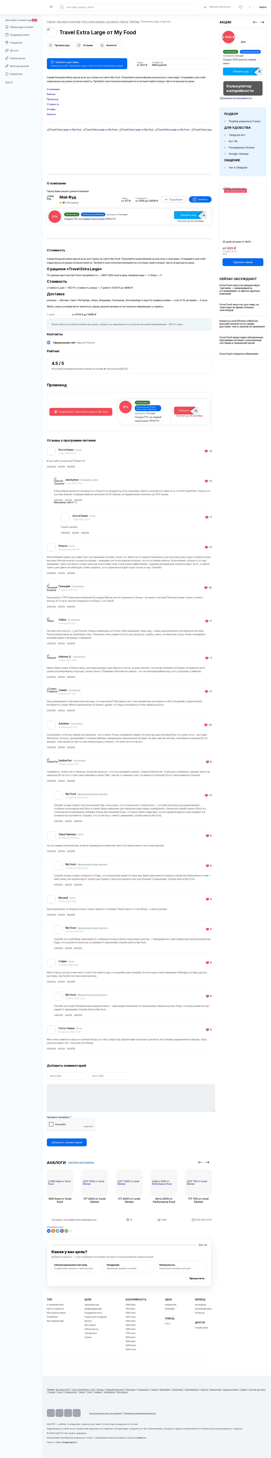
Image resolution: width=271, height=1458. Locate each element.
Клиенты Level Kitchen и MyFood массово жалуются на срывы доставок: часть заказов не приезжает (242, 324)
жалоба (71, 466)
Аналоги (51, 114)
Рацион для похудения (96, 1317)
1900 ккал (131, 1341)
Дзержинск (143, 1389)
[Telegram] (57, 1231)
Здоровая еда (92, 1304)
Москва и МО (62, 1389)
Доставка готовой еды (20, 20)
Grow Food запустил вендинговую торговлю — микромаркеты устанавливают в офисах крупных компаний (239, 289)
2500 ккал (131, 1349)
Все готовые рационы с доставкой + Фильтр (105, 21)
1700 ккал (131, 1333)
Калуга (204, 1389)
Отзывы (51, 109)
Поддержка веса (19, 34)
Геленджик (177, 1389)
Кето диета (90, 1325)
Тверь (82, 1392)
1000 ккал (131, 1304)
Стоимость (53, 104)
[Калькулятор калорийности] (242, 98)
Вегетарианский (19, 66)
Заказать (203, 199)
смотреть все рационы (81, 1162)
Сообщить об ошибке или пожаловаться (74, 1219)
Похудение (16, 42)
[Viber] (62, 1231)
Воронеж (131, 1389)
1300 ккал (131, 1317)
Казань (100, 1389)
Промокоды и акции (21, 27)
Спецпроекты (201, 1327)
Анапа (154, 1389)
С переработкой (55, 1304)
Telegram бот (237, 135)
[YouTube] (51, 1413)
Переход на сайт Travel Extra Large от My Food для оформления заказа (87, 64)
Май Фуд (134, 21)
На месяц (200, 1312)
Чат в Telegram (238, 167)
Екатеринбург (192, 1389)
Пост (167, 1323)
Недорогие (16, 74)
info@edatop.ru (69, 1442)
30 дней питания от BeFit (237, 241)
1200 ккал (131, 1312)
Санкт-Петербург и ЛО (83, 1389)
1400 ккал (131, 1321)
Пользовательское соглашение (105, 1413)
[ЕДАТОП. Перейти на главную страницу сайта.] (21, 7)
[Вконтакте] (77, 1413)
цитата (61, 466)
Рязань (51, 1392)
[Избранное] (240, 7)
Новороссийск (230, 1389)
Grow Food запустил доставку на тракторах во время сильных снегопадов (239, 307)
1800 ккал (131, 1337)
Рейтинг (51, 94)
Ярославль (122, 1392)
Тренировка (91, 1333)
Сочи (59, 1392)
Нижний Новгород (115, 1389)
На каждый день (203, 1308)
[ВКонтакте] (49, 1231)
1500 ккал (131, 1325)
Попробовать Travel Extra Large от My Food (83, 411)
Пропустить (196, 1278)
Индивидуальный (93, 1308)
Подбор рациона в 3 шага (244, 121)
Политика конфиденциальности (140, 1413)
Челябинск (109, 1392)
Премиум (170, 1308)
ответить (51, 466)
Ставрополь (70, 1392)
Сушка (88, 1337)
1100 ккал (130, 1308)
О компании (53, 89)
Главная (51, 21)
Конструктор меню (56, 1312)
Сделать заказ (243, 262)
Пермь (243, 1389)
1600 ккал (131, 1329)
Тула (89, 1392)
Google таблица (238, 153)
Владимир (164, 1389)
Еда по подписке (55, 1308)
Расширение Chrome (242, 147)
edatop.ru (141, 1437)
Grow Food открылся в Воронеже (238, 353)
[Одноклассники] (53, 1231)
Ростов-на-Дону (257, 1389)
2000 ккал (131, 1345)
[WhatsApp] (66, 1231)
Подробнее (176, 199)
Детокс (14, 50)
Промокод (52, 99)
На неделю (200, 1304)
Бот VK (233, 141)
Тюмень (98, 1392)
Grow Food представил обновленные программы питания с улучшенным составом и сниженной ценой (241, 340)
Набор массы (17, 58)
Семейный (52, 1317)
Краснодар (215, 1389)
